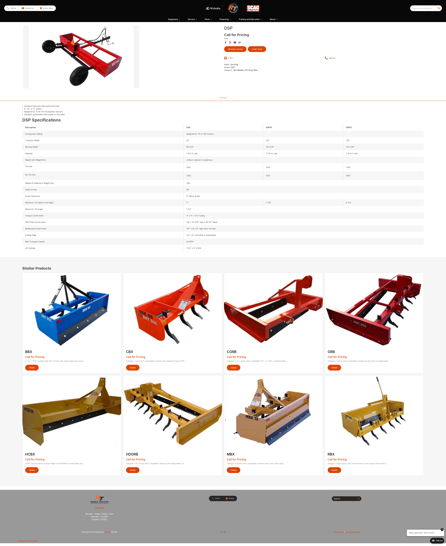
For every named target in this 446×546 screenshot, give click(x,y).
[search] (439, 8)
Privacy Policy (338, 532)
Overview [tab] (223, 98)
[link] (46, 8)
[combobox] (426, 8)
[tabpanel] (122, 57)
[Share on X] (230, 42)
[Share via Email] (234, 42)
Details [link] (32, 367)
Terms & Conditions (352, 532)
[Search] (359, 498)
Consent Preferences (28, 541)
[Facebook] (221, 532)
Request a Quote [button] (235, 49)
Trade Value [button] (257, 49)
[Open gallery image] (81, 57)
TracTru (107, 532)
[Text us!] (437, 540)
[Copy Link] (239, 42)
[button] (11, 8)
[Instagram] (224, 532)
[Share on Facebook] (225, 42)
